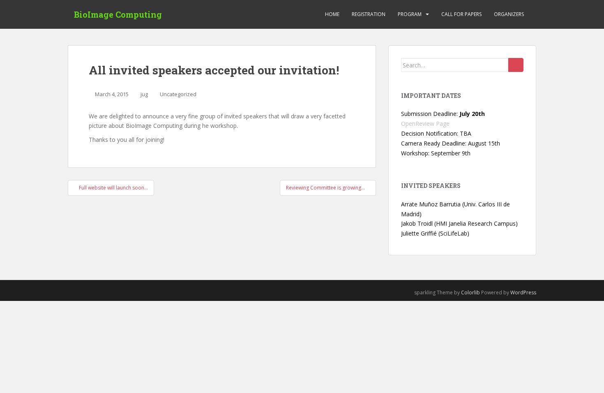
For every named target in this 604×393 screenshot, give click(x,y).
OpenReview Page (425, 123)
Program (410, 14)
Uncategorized (178, 94)
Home (332, 14)
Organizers (509, 14)
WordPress (523, 292)
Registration (368, 14)
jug (144, 94)
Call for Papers (461, 14)
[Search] (515, 65)
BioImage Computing (118, 14)
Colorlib (470, 292)
